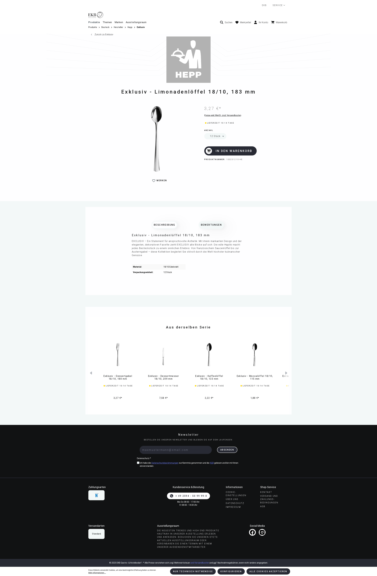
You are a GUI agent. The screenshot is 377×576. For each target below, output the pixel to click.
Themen (107, 22)
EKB (264, 5)
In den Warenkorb (234, 151)
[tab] (164, 225)
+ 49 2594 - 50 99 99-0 (191, 496)
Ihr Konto (263, 22)
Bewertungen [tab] (211, 224)
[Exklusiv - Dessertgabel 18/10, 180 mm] (118, 354)
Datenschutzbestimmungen (164, 463)
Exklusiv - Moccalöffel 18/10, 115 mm (255, 377)
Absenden (227, 450)
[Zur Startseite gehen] (188, 15)
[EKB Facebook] (252, 532)
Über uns (232, 499)
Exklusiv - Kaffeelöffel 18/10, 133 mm (209, 377)
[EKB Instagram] (262, 532)
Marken (119, 22)
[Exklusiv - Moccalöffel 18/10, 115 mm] (255, 354)
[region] (156, 145)
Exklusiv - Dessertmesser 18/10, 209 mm (163, 377)
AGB (212, 463)
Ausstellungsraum (136, 22)
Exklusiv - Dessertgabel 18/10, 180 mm (117, 377)
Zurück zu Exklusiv (104, 34)
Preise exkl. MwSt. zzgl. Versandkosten (222, 115)
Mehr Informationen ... (97, 573)
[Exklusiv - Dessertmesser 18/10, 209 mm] (163, 354)
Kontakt (266, 492)
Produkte (94, 22)
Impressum (233, 507)
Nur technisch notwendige (193, 571)
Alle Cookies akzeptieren (268, 571)
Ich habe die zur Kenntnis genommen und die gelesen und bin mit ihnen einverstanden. (189, 464)
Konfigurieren (231, 571)
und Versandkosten (199, 563)
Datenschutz (235, 503)
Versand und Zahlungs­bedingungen (269, 499)
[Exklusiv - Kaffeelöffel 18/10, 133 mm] (209, 354)
